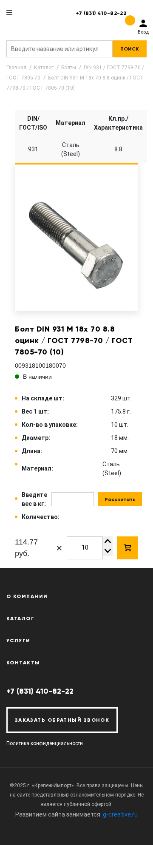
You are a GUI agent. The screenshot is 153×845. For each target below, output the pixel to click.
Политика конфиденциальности (44, 743)
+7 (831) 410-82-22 (101, 13)
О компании (27, 596)
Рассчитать (120, 499)
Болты (68, 68)
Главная (16, 68)
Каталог (44, 68)
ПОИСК (129, 49)
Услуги (18, 641)
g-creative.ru (120, 814)
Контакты (23, 663)
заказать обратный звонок (62, 720)
